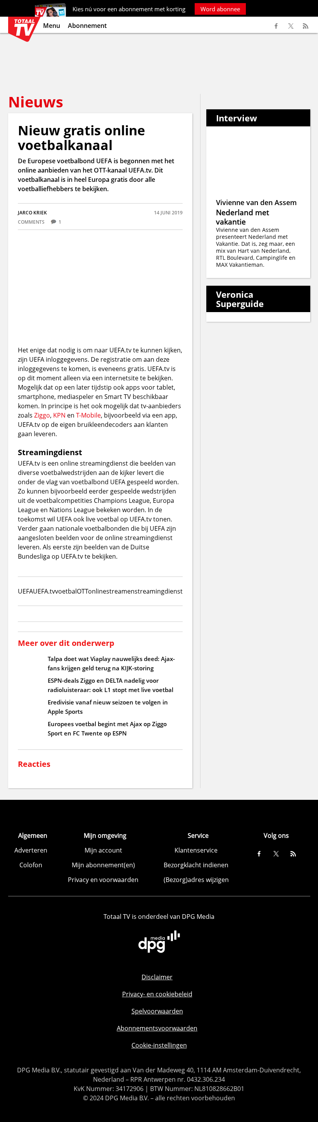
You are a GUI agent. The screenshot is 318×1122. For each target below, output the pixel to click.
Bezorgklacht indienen (196, 865)
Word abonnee (220, 9)
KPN (59, 415)
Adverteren (30, 850)
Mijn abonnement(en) (103, 865)
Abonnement (87, 25)
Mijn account (103, 850)
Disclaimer (157, 977)
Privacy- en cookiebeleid (157, 994)
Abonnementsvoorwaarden (157, 1028)
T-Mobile (88, 415)
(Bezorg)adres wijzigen (196, 879)
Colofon (30, 865)
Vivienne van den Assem (256, 202)
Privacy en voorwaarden (103, 879)
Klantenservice (196, 850)
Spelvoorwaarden (157, 1011)
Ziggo (42, 415)
